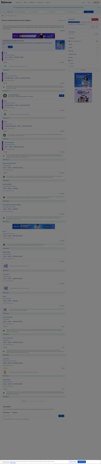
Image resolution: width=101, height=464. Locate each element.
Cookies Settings (73, 461)
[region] (50, 462)
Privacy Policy (13, 462)
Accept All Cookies (81, 461)
